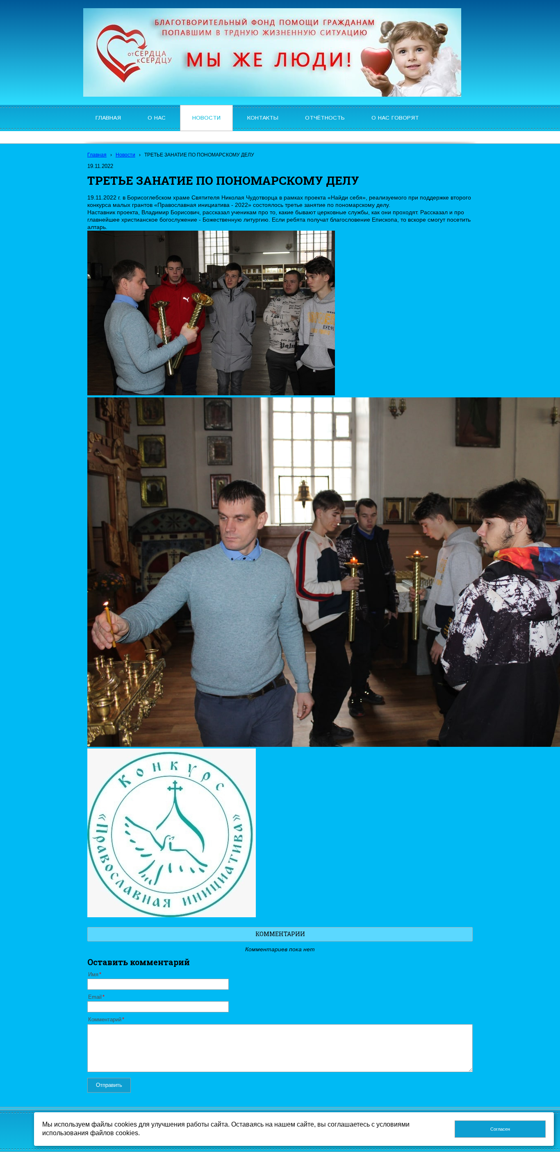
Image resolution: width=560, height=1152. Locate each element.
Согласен (500, 1129)
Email (95, 997)
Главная (97, 155)
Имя (93, 974)
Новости (125, 155)
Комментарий (104, 1020)
